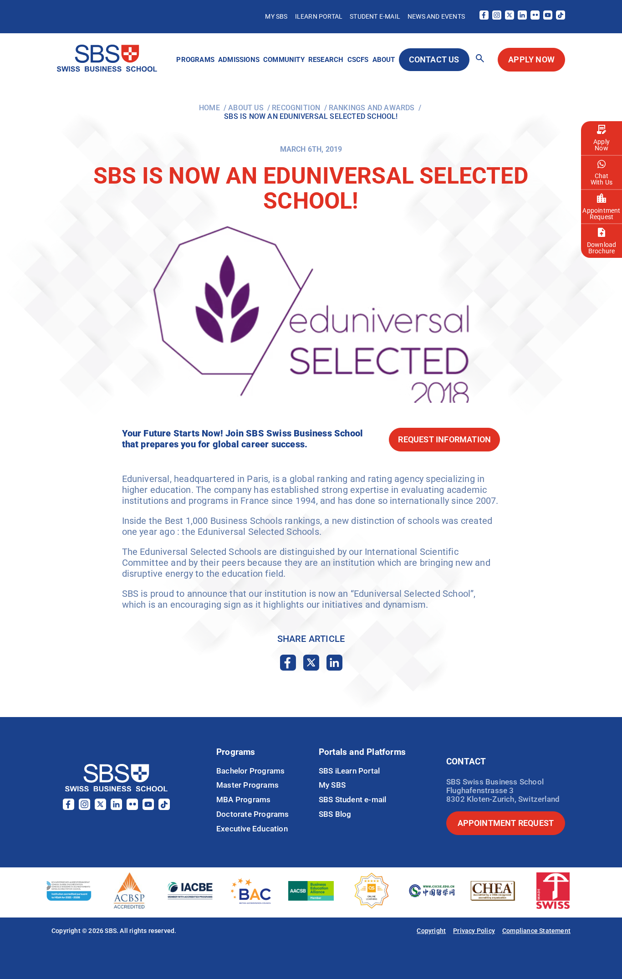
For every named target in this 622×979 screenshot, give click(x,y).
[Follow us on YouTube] (547, 17)
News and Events (436, 16)
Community (284, 60)
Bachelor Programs (250, 770)
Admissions (239, 60)
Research (326, 60)
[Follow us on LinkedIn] (522, 17)
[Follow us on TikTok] (560, 17)
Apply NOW (531, 59)
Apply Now (601, 145)
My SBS (276, 16)
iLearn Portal (319, 16)
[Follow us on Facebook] (484, 17)
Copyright (431, 930)
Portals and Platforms (362, 752)
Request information (444, 439)
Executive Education (252, 828)
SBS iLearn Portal (349, 770)
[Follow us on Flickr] (535, 17)
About (383, 60)
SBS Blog (335, 814)
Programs (195, 60)
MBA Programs (243, 799)
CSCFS (358, 60)
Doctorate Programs (252, 814)
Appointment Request (601, 213)
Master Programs (247, 784)
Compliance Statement (536, 930)
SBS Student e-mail (353, 799)
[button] (480, 59)
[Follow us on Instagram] (496, 17)
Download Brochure (602, 248)
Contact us (434, 59)
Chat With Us (601, 179)
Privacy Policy (474, 930)
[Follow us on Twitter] (509, 17)
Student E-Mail (375, 16)
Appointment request (506, 823)
